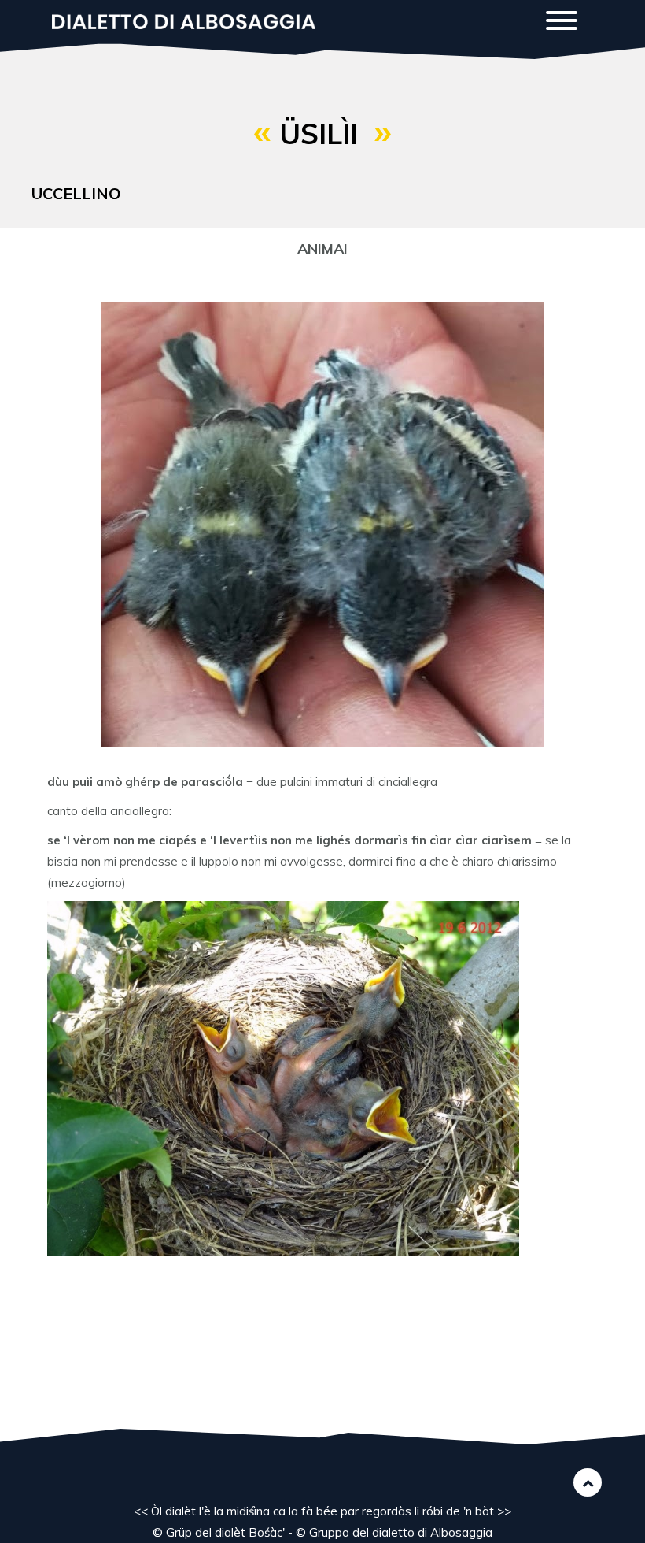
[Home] (189, 20)
